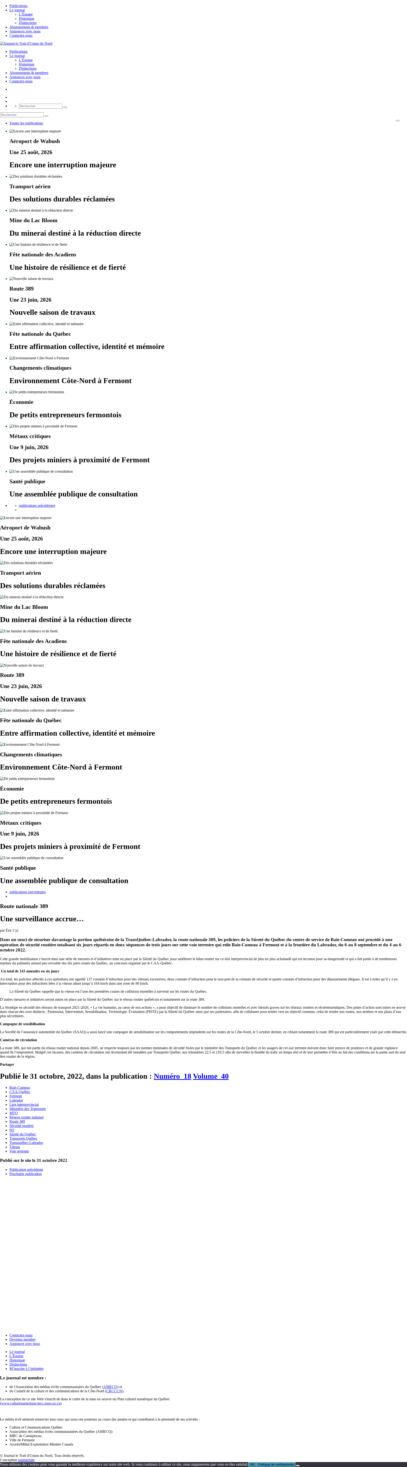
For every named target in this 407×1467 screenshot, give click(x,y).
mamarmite (26, 1460)
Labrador (16, 1100)
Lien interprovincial (24, 1104)
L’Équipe (26, 14)
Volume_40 (211, 1076)
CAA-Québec (19, 1092)
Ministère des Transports (27, 1109)
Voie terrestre (19, 1151)
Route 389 (17, 1121)
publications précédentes (37, 506)
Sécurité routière (21, 1126)
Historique (26, 18)
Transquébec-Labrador (26, 1143)
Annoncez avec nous (25, 31)
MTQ (13, 1113)
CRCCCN (114, 1391)
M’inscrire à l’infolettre (26, 1369)
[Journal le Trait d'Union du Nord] (26, 43)
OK (252, 1464)
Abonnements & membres (28, 27)
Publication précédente (26, 1170)
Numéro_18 (172, 1076)
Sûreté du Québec (22, 1134)
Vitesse (14, 1147)
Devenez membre (22, 1339)
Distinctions (28, 23)
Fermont (15, 1096)
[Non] (298, 1465)
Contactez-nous (21, 35)
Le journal (17, 10)
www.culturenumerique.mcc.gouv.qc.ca (30, 1403)
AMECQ (110, 1387)
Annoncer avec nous (24, 1344)
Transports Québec (23, 1138)
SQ (11, 1130)
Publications (18, 6)
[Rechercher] (65, 107)
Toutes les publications (26, 123)
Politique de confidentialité (276, 1464)
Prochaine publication (25, 1174)
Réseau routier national (26, 1117)
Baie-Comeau (19, 1088)
